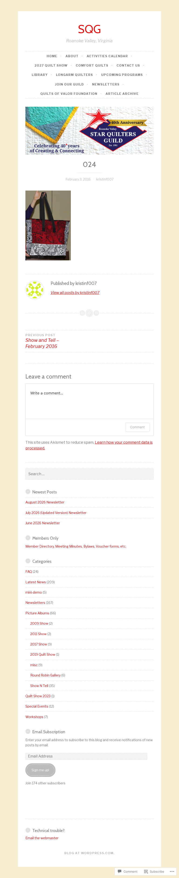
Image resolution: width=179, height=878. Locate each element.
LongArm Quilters (74, 75)
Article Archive (122, 94)
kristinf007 (105, 179)
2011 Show (38, 634)
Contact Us (128, 65)
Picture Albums (37, 613)
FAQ (28, 572)
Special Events (36, 706)
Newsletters (106, 84)
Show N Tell (39, 686)
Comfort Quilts (92, 65)
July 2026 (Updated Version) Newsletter (55, 513)
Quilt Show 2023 (38, 696)
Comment (137, 427)
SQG (89, 29)
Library (40, 75)
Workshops (34, 717)
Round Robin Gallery (45, 675)
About (72, 56)
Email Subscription (48, 731)
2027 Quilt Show (51, 65)
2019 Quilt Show (42, 654)
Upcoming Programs (122, 75)
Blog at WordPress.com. (89, 853)
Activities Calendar (107, 56)
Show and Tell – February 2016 (42, 341)
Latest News (35, 582)
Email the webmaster (42, 838)
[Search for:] (89, 474)
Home (52, 56)
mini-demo (33, 592)
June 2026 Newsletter (42, 523)
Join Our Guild (69, 84)
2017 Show (38, 644)
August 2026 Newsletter (44, 502)
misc (34, 665)
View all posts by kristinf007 (75, 292)
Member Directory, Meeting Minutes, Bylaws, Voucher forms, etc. (75, 546)
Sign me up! (40, 770)
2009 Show (39, 623)
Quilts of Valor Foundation (68, 94)
